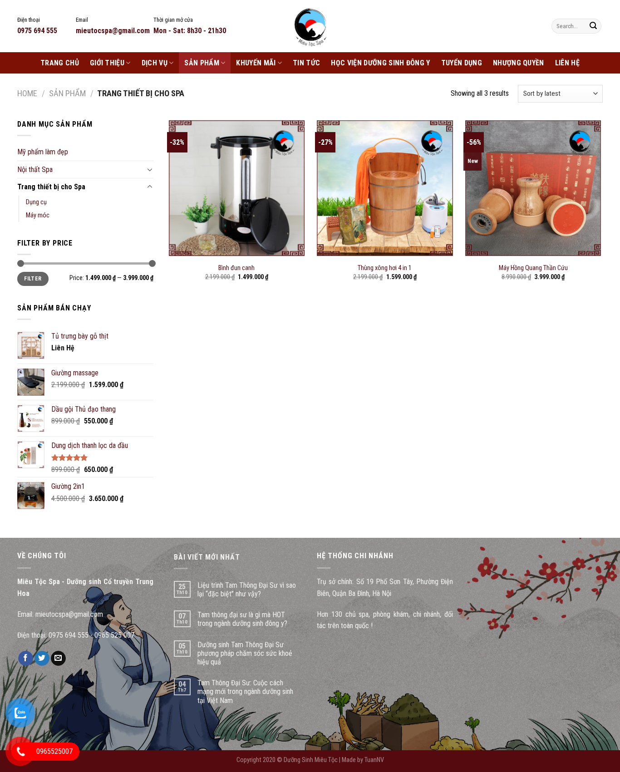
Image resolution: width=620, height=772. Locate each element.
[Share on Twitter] (41, 658)
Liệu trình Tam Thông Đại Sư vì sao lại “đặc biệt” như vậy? (246, 589)
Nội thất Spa (35, 169)
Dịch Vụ (154, 63)
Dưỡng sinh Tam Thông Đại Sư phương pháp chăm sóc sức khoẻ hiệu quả (244, 653)
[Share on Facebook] (25, 658)
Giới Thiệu (107, 63)
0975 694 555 (69, 635)
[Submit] (593, 26)
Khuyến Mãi (256, 63)
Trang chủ (59, 63)
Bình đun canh (236, 268)
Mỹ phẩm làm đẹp (42, 152)
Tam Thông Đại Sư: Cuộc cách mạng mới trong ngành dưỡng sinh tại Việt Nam (245, 691)
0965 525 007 (114, 635)
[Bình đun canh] (236, 188)
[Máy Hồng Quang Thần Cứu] (533, 188)
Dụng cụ (36, 202)
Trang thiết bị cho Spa (51, 186)
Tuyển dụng (461, 63)
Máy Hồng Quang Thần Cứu (533, 268)
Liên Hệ (567, 63)
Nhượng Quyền (518, 63)
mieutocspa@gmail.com (69, 614)
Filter (32, 278)
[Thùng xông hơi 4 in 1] (384, 188)
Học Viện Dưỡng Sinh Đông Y (380, 63)
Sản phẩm (201, 63)
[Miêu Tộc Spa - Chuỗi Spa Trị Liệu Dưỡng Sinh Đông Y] (310, 26)
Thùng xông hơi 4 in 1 (385, 268)
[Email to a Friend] (58, 658)
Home (27, 93)
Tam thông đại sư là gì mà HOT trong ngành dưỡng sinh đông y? (242, 619)
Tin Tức (306, 63)
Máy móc (37, 215)
